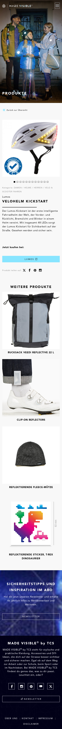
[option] (31, 148)
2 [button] (17, 182)
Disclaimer (31, 724)
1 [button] (14, 182)
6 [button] (29, 182)
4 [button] (23, 182)
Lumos (30, 259)
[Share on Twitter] (24, 270)
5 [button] (26, 182)
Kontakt (28, 718)
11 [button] (44, 182)
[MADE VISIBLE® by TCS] (22, 6)
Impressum (45, 718)
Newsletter (31, 616)
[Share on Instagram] (40, 270)
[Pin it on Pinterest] (35, 270)
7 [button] (32, 182)
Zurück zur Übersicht (17, 110)
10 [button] (41, 182)
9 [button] (38, 182)
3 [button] (20, 182)
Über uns (11, 718)
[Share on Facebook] (29, 270)
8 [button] (35, 182)
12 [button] (47, 182)
